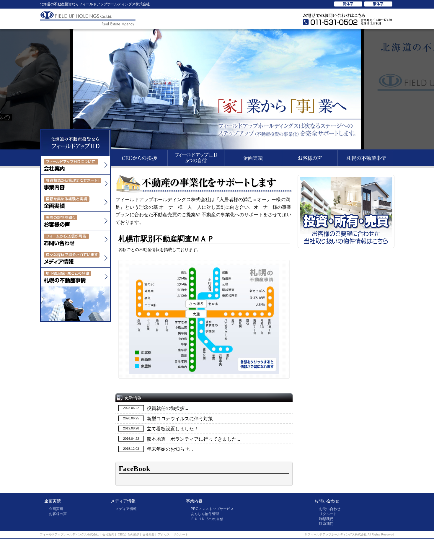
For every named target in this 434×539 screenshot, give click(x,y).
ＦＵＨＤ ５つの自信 (207, 519)
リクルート (328, 514)
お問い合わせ (326, 501)
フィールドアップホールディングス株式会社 (69, 534)
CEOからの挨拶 (128, 534)
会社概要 (148, 534)
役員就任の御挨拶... (167, 408)
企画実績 (52, 501)
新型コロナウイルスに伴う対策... (181, 418)
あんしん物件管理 (205, 514)
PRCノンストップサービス (212, 509)
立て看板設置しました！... (174, 428)
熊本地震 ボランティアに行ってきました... (193, 439)
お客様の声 (58, 514)
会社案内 (108, 534)
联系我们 (326, 524)
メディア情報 (123, 501)
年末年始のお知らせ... (170, 449)
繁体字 (378, 4)
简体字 (348, 4)
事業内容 (194, 501)
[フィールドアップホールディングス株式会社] (75, 152)
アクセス (164, 534)
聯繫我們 (326, 519)
